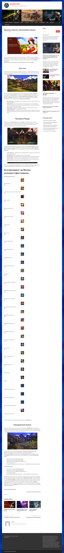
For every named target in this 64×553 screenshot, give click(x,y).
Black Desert (16, 22)
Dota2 (32, 22)
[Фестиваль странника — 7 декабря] (51, 91)
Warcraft (52, 22)
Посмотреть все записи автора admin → (19, 523)
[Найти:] (51, 31)
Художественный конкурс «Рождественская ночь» (22, 510)
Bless (22, 22)
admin (10, 31)
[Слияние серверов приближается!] (35, 508)
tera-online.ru (6, 494)
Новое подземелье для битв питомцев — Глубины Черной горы (51, 107)
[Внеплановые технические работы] (9, 508)
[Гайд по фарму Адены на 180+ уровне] (46, 78)
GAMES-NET (15, 4)
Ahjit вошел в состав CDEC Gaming (49, 120)
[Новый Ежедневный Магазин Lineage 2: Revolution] (46, 72)
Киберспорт (7, 24)
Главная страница (8, 22)
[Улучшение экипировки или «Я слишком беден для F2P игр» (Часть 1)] (51, 53)
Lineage (36, 22)
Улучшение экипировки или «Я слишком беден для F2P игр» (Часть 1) (51, 57)
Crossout (27, 22)
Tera (47, 22)
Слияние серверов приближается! (33, 510)
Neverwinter (42, 22)
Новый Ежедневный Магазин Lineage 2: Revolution (54, 70)
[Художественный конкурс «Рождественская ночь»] (22, 508)
